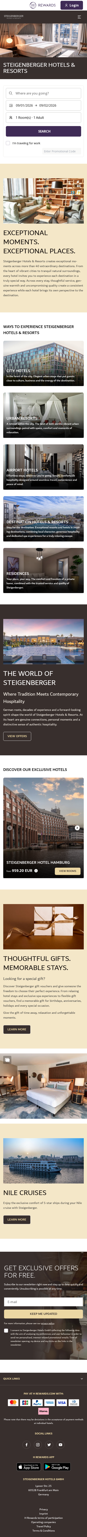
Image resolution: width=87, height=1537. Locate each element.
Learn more (16, 1219)
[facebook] (26, 1445)
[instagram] (38, 1445)
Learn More (16, 1029)
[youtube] (60, 1445)
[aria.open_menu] (79, 17)
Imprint (43, 1514)
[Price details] (36, 871)
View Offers (17, 736)
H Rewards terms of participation (43, 1518)
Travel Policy (43, 1526)
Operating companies (43, 1522)
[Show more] (7, 1060)
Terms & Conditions (43, 1531)
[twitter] (49, 1445)
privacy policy (47, 1323)
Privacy (43, 1509)
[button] (43, 1086)
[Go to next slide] (77, 827)
